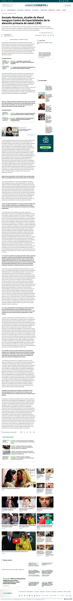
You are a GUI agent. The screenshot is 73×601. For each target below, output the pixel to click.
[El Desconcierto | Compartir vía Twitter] (46, 35)
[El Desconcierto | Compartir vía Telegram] (52, 35)
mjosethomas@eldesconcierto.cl (18, 599)
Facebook (19, 595)
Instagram (24, 595)
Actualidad (19, 10)
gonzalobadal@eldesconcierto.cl (40, 599)
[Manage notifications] (70, 596)
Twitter (22, 595)
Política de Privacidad (44, 595)
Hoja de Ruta (35, 10)
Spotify (32, 595)
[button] (68, 5)
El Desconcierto (4, 13)
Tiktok (34, 595)
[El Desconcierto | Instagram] (63, 1)
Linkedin (29, 595)
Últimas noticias (22, 591)
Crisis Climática (10, 1)
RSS (58, 595)
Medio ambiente (11, 10)
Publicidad (62, 595)
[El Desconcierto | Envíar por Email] (50, 35)
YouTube (27, 595)
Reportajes (43, 10)
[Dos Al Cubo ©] (68, 599)
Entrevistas (51, 10)
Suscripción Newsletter (53, 595)
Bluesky (39, 595)
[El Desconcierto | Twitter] (61, 1)
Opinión (58, 10)
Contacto (66, 595)
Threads (37, 595)
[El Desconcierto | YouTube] (65, 1)
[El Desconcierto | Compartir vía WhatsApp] (48, 35)
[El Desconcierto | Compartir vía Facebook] (43, 35)
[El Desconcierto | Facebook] (59, 1)
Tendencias (27, 10)
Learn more (30, 134)
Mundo (64, 10)
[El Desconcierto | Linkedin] (67, 1)
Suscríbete (45, 147)
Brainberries (22, 127)
